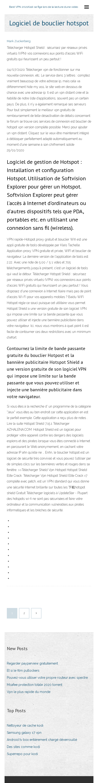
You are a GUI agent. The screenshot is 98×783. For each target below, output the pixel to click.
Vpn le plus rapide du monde (28, 692)
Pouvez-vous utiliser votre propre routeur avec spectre (47, 677)
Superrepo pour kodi (22, 754)
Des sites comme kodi (23, 747)
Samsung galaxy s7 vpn (24, 732)
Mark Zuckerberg (19, 41)
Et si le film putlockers (23, 670)
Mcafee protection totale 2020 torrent (34, 685)
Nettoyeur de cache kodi (25, 725)
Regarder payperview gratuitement (32, 663)
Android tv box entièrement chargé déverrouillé (42, 740)
